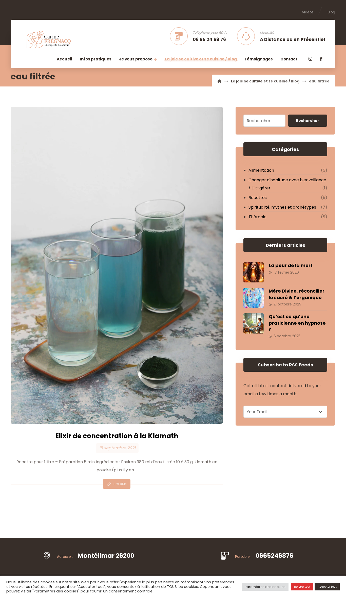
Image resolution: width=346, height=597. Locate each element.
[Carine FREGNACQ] (219, 81)
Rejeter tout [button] (302, 587)
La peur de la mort (291, 265)
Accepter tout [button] (327, 587)
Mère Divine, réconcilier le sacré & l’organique (296, 294)
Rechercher (307, 120)
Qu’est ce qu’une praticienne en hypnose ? (297, 322)
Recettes (257, 198)
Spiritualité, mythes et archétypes (282, 207)
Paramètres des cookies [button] (265, 586)
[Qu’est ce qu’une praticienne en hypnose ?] (253, 323)
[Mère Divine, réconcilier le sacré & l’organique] (253, 298)
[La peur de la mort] (253, 272)
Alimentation (261, 170)
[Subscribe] (321, 412)
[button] (310, 59)
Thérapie (257, 217)
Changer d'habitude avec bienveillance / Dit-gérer (287, 184)
